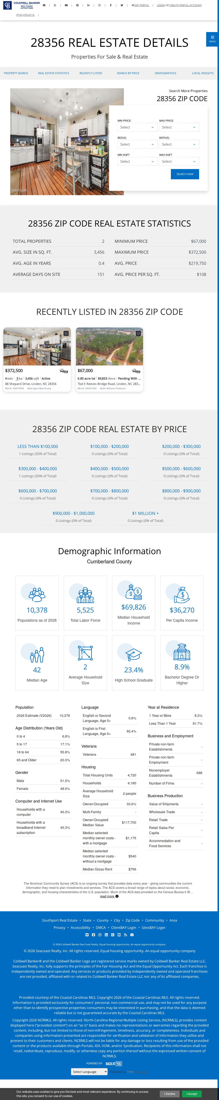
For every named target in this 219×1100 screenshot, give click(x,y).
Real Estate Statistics (53, 73)
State (87, 920)
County (102, 920)
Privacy (59, 927)
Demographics (165, 73)
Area (173, 920)
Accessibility (80, 927)
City (117, 920)
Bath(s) (164, 137)
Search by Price (128, 73)
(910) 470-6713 (25, 15)
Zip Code (133, 920)
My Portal (142, 5)
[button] (212, 39)
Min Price (124, 120)
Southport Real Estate (59, 920)
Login (161, 5)
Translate (141, 1072)
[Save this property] (66, 333)
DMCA (101, 927)
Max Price (166, 120)
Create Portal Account (185, 5)
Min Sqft (124, 154)
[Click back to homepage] (20, 5)
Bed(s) (122, 137)
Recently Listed (91, 73)
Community (154, 920)
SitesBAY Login (153, 927)
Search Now (185, 174)
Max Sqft (165, 154)
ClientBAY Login (123, 927)
